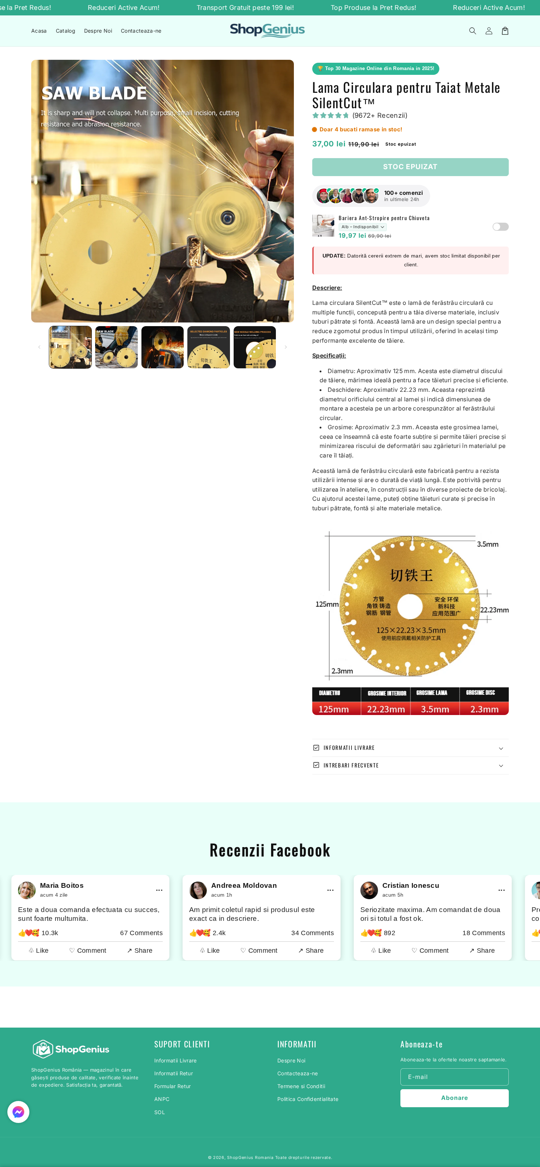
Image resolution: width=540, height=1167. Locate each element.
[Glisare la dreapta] (286, 347)
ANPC (161, 1099)
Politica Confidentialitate (307, 1099)
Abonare (454, 1097)
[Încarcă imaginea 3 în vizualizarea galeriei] (162, 347)
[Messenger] (18, 1112)
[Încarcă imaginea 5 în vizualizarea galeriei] (255, 347)
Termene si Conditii (301, 1086)
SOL (159, 1112)
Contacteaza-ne (297, 1073)
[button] (473, 31)
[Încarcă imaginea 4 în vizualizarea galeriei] (208, 347)
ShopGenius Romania (250, 1157)
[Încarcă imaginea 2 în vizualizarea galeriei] (116, 347)
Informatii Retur (173, 1073)
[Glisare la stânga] (39, 347)
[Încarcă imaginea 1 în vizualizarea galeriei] (70, 347)
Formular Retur (172, 1086)
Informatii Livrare (175, 1060)
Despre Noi (291, 1060)
